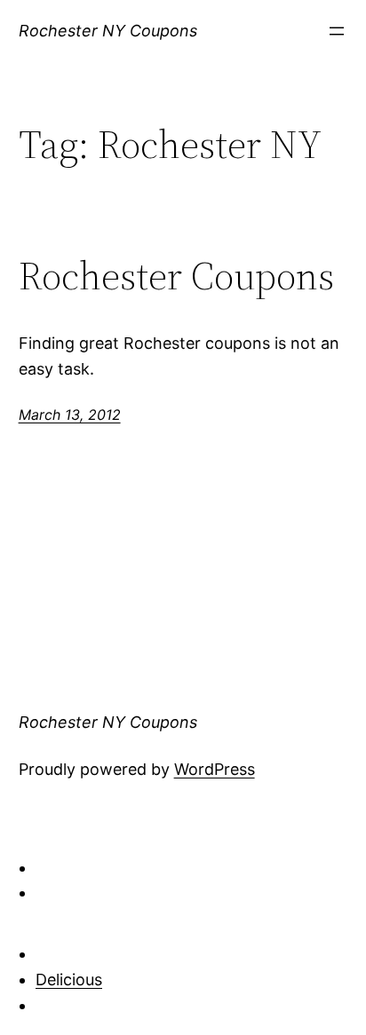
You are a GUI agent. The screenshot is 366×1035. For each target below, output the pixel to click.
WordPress (214, 769)
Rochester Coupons (176, 276)
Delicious (69, 979)
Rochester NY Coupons (108, 30)
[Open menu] (336, 31)
